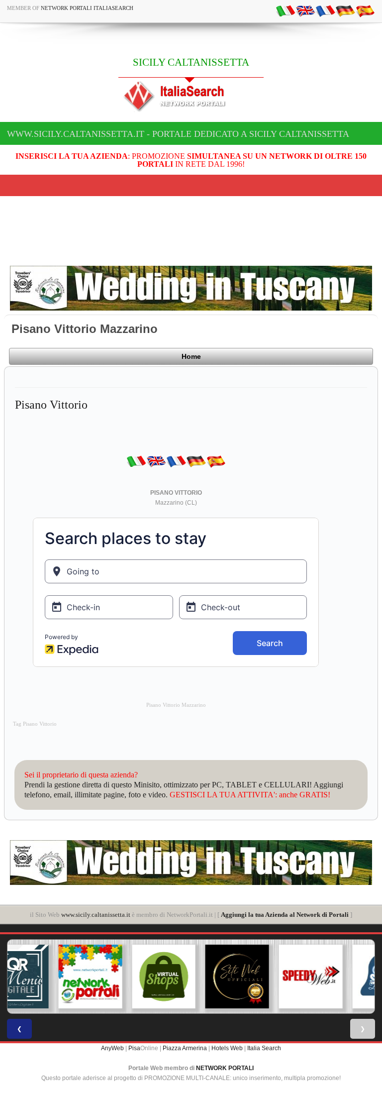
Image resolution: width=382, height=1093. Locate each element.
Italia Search (264, 1048)
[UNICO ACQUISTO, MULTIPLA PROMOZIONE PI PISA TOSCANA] (44, 976)
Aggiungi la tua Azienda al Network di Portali (285, 914)
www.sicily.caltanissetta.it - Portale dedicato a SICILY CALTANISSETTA (178, 134)
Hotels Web (227, 1048)
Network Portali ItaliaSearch (87, 8)
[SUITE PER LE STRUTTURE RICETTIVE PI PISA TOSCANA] (338, 976)
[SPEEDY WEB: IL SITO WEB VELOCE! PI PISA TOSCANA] (264, 976)
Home (191, 356)
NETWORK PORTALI (225, 1068)
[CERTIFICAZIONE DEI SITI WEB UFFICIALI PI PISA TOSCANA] (191, 976)
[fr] (325, 10)
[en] (305, 10)
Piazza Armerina (185, 1048)
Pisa (134, 1048)
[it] (285, 10)
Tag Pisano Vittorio (35, 724)
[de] (345, 10)
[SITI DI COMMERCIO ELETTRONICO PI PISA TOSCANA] (118, 976)
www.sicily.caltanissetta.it (95, 914)
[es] (365, 10)
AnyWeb (112, 1048)
